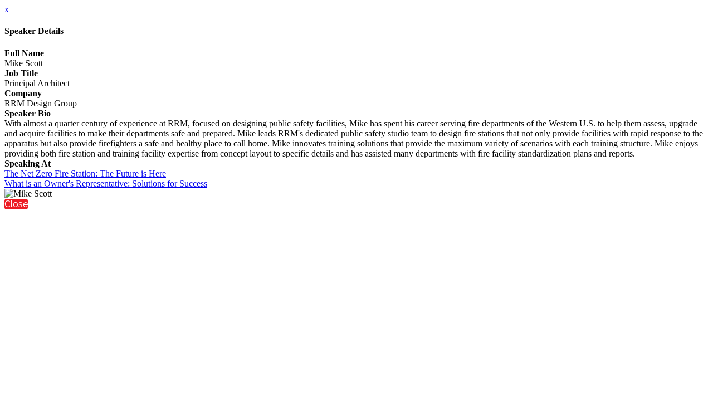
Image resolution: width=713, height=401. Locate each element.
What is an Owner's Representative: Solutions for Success (105, 183)
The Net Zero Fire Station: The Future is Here (85, 173)
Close (16, 204)
